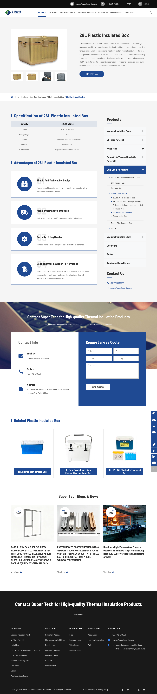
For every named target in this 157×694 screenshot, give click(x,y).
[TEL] (154, 426)
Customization (50, 665)
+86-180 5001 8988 (117, 283)
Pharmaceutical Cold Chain (55, 640)
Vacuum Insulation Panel (119, 131)
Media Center (116, 12)
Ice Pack (114, 228)
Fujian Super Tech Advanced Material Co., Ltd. (38, 689)
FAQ (89, 645)
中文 (129, 4)
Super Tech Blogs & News (78, 496)
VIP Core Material (115, 140)
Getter (110, 254)
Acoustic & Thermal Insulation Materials (122, 159)
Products (42, 12)
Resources (103, 12)
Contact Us (129, 12)
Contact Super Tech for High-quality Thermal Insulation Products (78, 604)
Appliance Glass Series (118, 263)
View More (15, 572)
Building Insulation (52, 650)
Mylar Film (112, 148)
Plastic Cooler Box (120, 216)
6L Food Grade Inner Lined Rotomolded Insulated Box (128, 207)
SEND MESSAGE (98, 387)
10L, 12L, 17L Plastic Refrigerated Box (127, 201)
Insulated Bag (116, 188)
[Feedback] (154, 432)
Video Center (74, 645)
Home (16, 97)
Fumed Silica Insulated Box (121, 223)
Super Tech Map (89, 689)
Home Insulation (51, 655)
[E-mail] (154, 420)
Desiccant (112, 245)
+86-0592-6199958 (112, 4)
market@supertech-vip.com (86, 4)
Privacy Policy (103, 689)
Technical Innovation (86, 12)
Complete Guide (75, 650)
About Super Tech (67, 12)
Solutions (53, 12)
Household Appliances (53, 635)
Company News (75, 640)
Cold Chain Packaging (38, 97)
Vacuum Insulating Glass (119, 237)
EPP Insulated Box (118, 183)
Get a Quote (78, 614)
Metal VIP (48, 660)
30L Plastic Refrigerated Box (124, 198)
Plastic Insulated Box (56, 97)
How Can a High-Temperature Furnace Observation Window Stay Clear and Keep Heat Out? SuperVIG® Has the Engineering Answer (123, 552)
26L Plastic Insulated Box (75, 97)
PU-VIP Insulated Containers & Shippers (126, 177)
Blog (71, 635)
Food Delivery (50, 645)
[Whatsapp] (154, 414)
